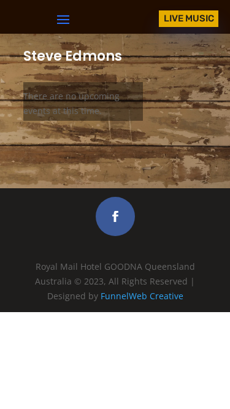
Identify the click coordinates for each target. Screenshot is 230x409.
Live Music (189, 18)
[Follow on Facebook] (115, 216)
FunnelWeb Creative (142, 296)
